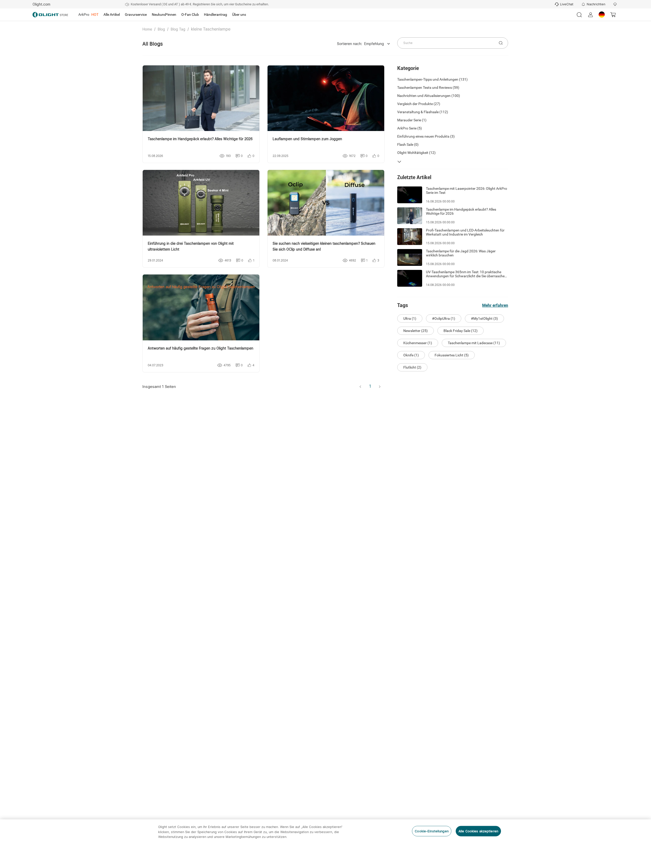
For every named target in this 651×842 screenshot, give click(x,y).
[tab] (88, 15)
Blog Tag (178, 29)
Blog (161, 29)
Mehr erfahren (495, 305)
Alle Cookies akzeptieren (478, 831)
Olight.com (41, 4)
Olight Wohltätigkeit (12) (416, 153)
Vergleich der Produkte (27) (418, 104)
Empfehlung (374, 44)
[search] (500, 43)
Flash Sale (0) (408, 144)
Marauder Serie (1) (411, 120)
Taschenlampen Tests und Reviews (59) (428, 87)
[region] (325, 830)
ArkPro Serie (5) (409, 128)
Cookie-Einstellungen (432, 831)
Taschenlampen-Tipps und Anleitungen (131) (432, 79)
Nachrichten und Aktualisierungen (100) (428, 96)
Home (147, 29)
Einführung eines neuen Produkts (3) (426, 136)
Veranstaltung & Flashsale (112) (422, 112)
